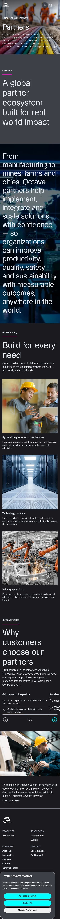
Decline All (28, 903)
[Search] (45, 5)
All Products (8, 836)
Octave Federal (10, 868)
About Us (6, 851)
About (14, 18)
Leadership (7, 855)
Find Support (37, 855)
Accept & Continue (27, 896)
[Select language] (51, 6)
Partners (6, 859)
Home (5, 18)
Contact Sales (37, 851)
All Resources (37, 836)
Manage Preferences (27, 910)
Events (34, 840)
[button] (56, 5)
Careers (6, 864)
